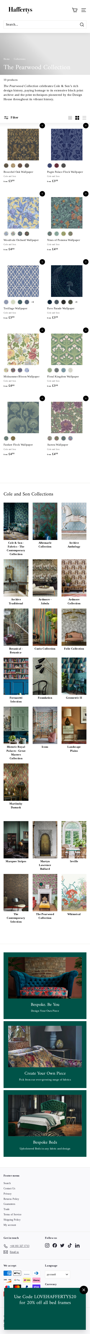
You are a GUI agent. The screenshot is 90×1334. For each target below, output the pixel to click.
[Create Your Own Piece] (45, 1046)
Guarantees (9, 1204)
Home (7, 59)
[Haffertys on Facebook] (55, 1245)
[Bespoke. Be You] (45, 978)
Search (7, 1183)
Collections (19, 59)
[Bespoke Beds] (45, 1115)
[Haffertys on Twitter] (62, 1245)
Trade (7, 1209)
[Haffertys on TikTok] (70, 1245)
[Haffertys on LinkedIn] (77, 1245)
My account (10, 1224)
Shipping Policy (12, 1219)
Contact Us (9, 1188)
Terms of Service (12, 1214)
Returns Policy (11, 1198)
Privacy (8, 1193)
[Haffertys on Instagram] (47, 1245)
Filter (14, 117)
